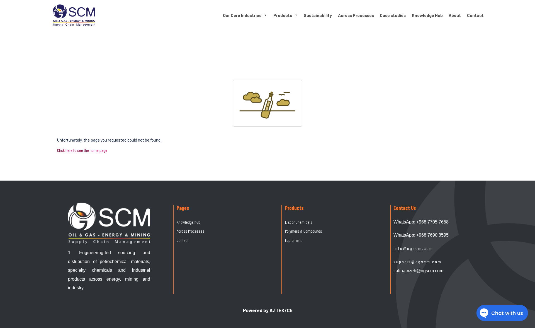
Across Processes (356, 15)
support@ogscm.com (417, 261)
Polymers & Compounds (303, 231)
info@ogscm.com (413, 248)
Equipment (293, 240)
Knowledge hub (188, 222)
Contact (475, 15)
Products (282, 15)
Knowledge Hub (427, 15)
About (455, 15)
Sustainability (318, 15)
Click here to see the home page (82, 150)
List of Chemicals (298, 222)
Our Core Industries (242, 15)
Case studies (393, 15)
